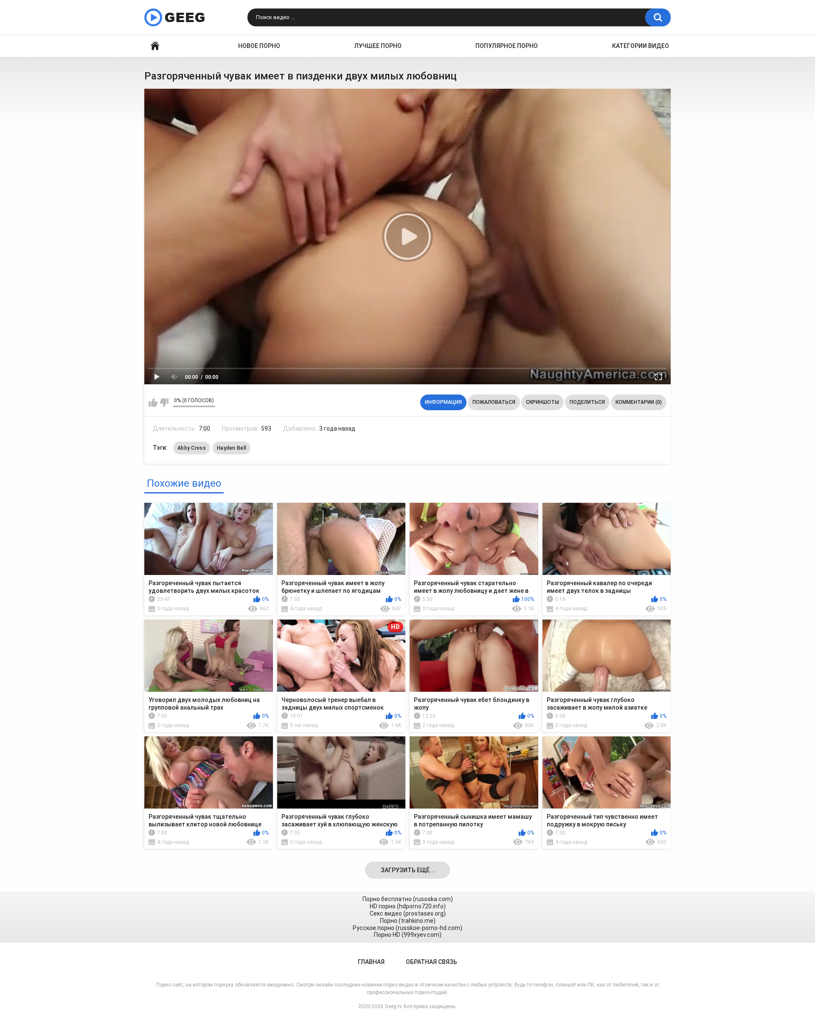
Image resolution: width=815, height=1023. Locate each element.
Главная (155, 46)
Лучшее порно (378, 45)
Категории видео (640, 45)
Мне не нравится (164, 402)
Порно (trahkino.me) (408, 920)
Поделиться (587, 402)
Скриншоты (542, 402)
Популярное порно (506, 45)
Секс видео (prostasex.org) (408, 913)
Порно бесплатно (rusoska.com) (408, 899)
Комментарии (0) (638, 402)
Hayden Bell (231, 448)
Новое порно (259, 45)
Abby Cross (191, 448)
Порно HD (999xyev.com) (407, 934)
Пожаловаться (493, 402)
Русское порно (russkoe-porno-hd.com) (407, 927)
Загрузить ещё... (408, 870)
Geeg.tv (393, 1006)
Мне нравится (153, 402)
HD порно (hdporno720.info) (408, 906)
